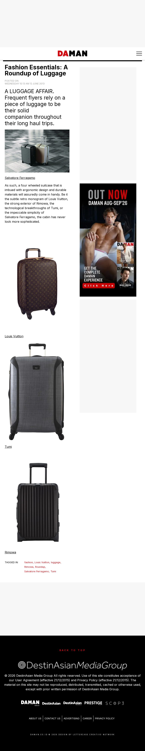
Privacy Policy (105, 718)
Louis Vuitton (14, 336)
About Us (35, 718)
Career (87, 718)
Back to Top (72, 650)
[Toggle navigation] (139, 54)
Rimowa (10, 552)
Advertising (71, 718)
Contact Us (52, 718)
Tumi (8, 447)
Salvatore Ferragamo (20, 178)
